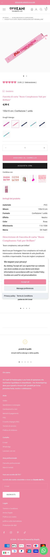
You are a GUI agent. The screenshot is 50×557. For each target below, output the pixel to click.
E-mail (5, 443)
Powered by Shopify (32, 539)
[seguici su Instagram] (11, 532)
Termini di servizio (9, 426)
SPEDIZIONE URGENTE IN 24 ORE (25, 2)
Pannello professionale (11, 463)
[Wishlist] (32, 9)
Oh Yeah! (6, 17)
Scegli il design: (8, 117)
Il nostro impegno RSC (11, 422)
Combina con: (8, 172)
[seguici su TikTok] (24, 532)
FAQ (4, 418)
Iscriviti (11, 495)
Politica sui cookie (9, 517)
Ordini (5, 401)
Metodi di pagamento (11, 413)
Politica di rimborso (10, 430)
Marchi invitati (8, 467)
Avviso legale (8, 513)
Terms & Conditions (25, 296)
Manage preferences (25, 288)
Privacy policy (9, 296)
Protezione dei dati (10, 525)
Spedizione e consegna (11, 405)
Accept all (25, 282)
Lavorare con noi (9, 451)
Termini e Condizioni (10, 509)
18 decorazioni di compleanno (22, 17)
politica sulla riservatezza (12, 521)
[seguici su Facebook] (4, 532)
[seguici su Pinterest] (18, 532)
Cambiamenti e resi (10, 409)
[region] (25, 348)
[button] (8, 91)
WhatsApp (7, 447)
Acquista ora (25, 166)
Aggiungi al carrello (25, 158)
